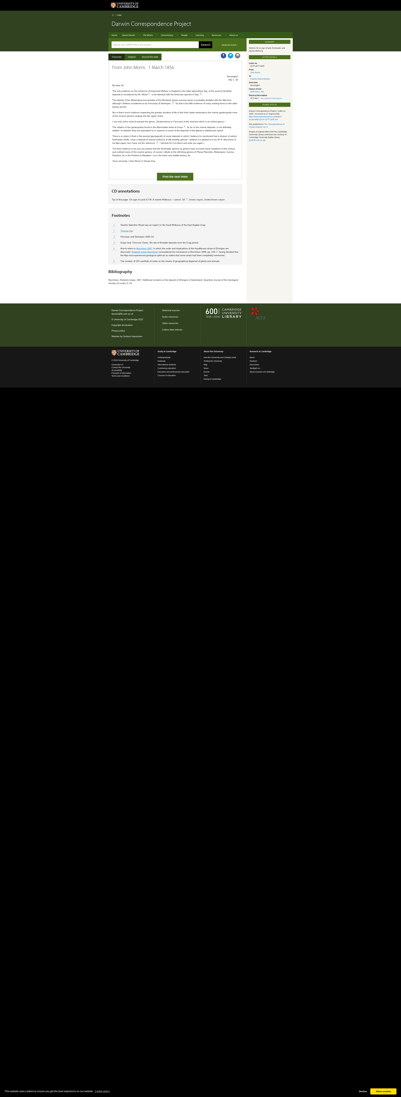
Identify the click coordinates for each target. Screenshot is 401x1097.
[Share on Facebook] (223, 55)
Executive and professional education (174, 372)
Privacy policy (118, 330)
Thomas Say (126, 231)
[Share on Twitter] (230, 55)
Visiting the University (213, 361)
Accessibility (117, 370)
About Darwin (128, 35)
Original (131, 57)
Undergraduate (164, 357)
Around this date (150, 57)
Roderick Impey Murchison (145, 252)
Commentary (167, 35)
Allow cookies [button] (383, 1091)
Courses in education (167, 375)
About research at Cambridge (262, 372)
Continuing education (167, 368)
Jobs (206, 375)
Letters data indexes (172, 329)
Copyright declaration (122, 325)
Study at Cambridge (167, 351)
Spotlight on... (255, 368)
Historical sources (171, 310)
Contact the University (121, 367)
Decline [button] (363, 1091)
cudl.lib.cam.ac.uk (257, 140)
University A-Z (117, 365)
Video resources (170, 323)
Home (113, 15)
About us (233, 35)
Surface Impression (132, 336)
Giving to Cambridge (212, 379)
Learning (199, 35)
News (206, 368)
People (184, 35)
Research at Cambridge (260, 351)
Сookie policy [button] (102, 1091)
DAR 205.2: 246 (257, 92)
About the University (213, 351)
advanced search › (229, 45)
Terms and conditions (121, 376)
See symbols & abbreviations (271, 98)
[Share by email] (237, 55)
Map (205, 365)
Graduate (162, 361)
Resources (216, 35)
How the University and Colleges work (220, 357)
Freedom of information (121, 373)
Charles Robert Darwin (260, 79)
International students (167, 365)
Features (253, 361)
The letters (148, 35)
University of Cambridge (126, 319)
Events (206, 372)
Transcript (116, 57)
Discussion (254, 365)
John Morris (255, 72)
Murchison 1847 (144, 248)
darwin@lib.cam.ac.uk (122, 314)
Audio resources (170, 316)
